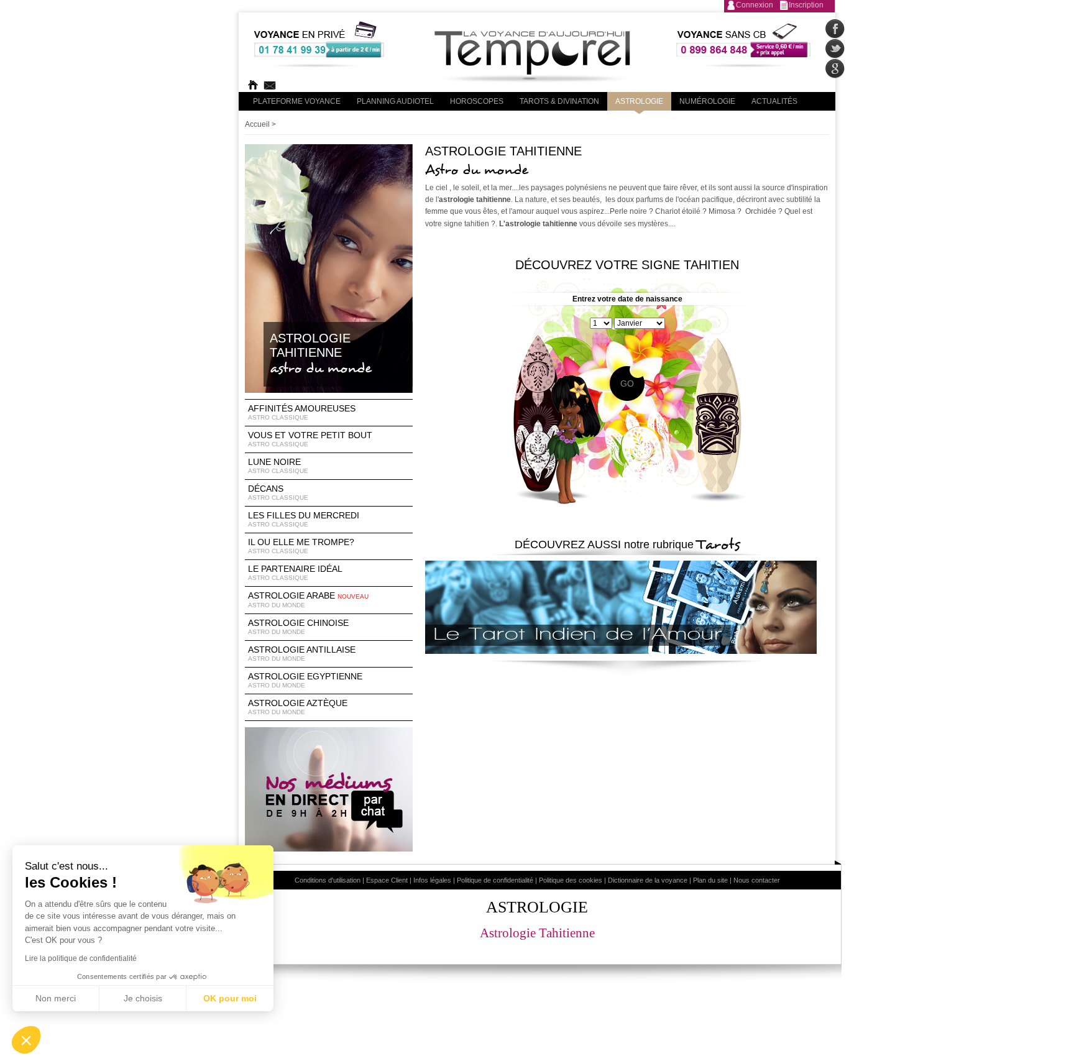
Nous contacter (756, 880)
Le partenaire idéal (295, 572)
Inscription (806, 5)
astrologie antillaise (302, 653)
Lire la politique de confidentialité (81, 958)
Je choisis (143, 998)
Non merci (55, 998)
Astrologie (639, 101)
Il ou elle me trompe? (301, 545)
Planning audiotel (395, 101)
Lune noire (278, 465)
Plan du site (710, 880)
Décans (278, 492)
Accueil (257, 124)
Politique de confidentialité (495, 880)
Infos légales (432, 880)
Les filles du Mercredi (303, 519)
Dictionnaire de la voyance (647, 880)
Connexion (754, 5)
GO (627, 383)
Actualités (774, 101)
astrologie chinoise (298, 626)
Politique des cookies (570, 880)
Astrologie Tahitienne (537, 933)
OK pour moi (230, 998)
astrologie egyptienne (305, 680)
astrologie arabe (308, 599)
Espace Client (387, 880)
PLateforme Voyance (297, 101)
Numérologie (707, 101)
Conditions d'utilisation (327, 880)
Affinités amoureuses (302, 412)
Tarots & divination (559, 101)
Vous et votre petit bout (310, 439)
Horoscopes (476, 101)
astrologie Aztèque (297, 706)
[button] (26, 1040)
